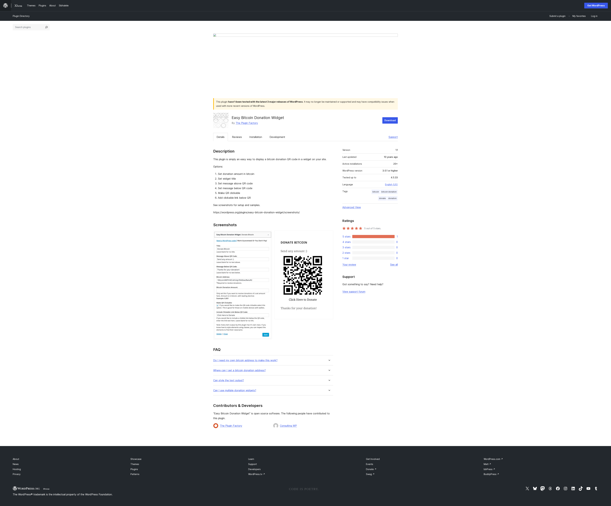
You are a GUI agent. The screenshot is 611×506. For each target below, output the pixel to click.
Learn (251, 459)
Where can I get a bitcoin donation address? (239, 370)
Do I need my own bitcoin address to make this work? (245, 360)
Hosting (17, 469)
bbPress (489, 469)
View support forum (353, 291)
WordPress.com (493, 459)
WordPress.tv (256, 474)
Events (369, 464)
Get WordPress (596, 5)
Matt (487, 464)
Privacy (17, 474)
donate (382, 198)
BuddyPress (491, 474)
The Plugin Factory (247, 123)
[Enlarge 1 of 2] (267, 234)
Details (221, 137)
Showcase (135, 459)
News (16, 464)
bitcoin (375, 192)
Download (390, 120)
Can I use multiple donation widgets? (234, 390)
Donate (371, 469)
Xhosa (46, 489)
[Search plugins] (46, 27)
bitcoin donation (389, 192)
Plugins (134, 469)
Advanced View (351, 207)
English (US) (391, 184)
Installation (255, 137)
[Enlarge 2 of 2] (328, 234)
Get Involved (373, 459)
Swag (370, 474)
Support (393, 137)
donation (392, 198)
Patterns (134, 474)
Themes (134, 464)
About (16, 459)
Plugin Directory (21, 16)
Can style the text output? (228, 380)
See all (394, 264)
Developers (254, 469)
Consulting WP (288, 425)
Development (277, 137)
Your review (349, 264)
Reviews (237, 137)
